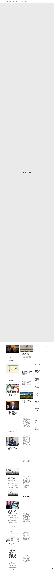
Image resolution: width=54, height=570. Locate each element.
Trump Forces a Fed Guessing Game (12, 395)
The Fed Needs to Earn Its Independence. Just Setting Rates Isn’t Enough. (12, 356)
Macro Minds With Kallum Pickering (11, 478)
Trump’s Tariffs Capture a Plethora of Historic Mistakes (13, 511)
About (16, 1)
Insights (23, 1)
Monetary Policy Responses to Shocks (26, 354)
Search (46, 346)
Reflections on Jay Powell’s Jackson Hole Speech (26, 401)
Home (14, 1)
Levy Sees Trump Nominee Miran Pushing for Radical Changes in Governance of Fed (13, 413)
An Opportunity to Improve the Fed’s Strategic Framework (12, 544)
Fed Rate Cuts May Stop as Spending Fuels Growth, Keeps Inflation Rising (13, 376)
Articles (26, 1)
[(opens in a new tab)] (12, 388)
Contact (19, 1)
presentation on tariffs (13, 513)
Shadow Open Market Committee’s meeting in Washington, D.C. (12, 552)
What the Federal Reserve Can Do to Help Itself (13, 448)
